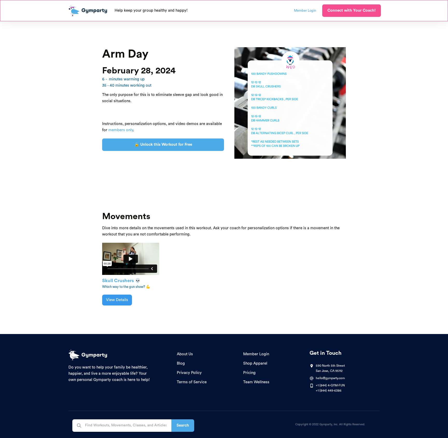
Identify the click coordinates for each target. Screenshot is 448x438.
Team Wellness (256, 382)
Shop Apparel (255, 363)
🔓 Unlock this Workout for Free (163, 145)
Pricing (249, 373)
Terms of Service (192, 382)
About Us (185, 354)
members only (120, 130)
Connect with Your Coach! (351, 10)
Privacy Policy (189, 373)
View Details (117, 300)
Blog (181, 363)
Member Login (256, 354)
